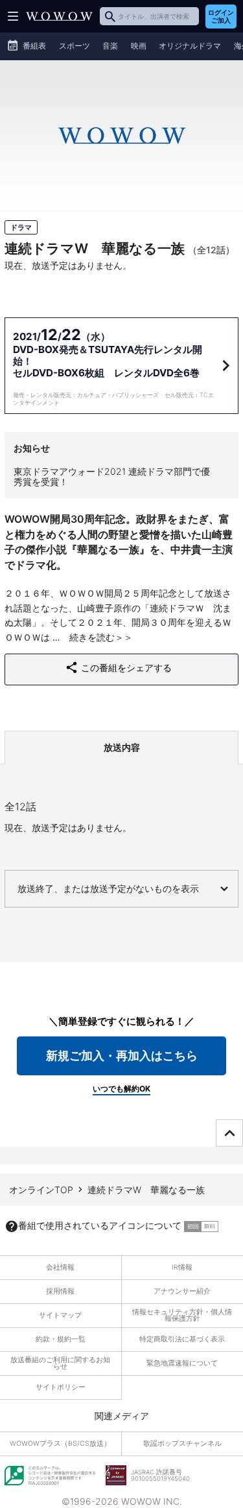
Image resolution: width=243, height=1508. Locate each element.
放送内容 (122, 747)
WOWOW (59, 16)
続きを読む (92, 637)
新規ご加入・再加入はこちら (122, 1055)
